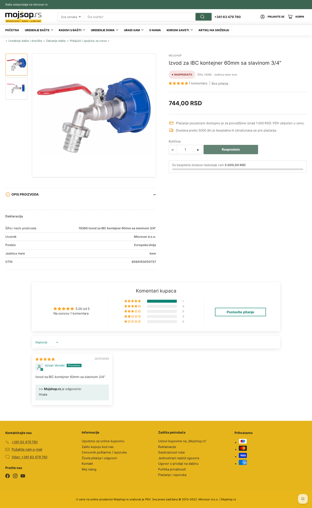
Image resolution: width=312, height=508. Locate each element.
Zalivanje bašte (56, 40)
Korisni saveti (178, 30)
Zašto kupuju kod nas (98, 447)
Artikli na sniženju (213, 30)
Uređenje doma (103, 30)
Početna (12, 30)
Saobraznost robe (171, 452)
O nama (155, 30)
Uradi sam (132, 30)
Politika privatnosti (172, 469)
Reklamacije (167, 447)
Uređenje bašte (37, 30)
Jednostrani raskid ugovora (178, 458)
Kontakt (87, 464)
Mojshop (175, 55)
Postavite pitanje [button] (240, 312)
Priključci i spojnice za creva (88, 40)
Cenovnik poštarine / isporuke (104, 452)
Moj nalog (89, 469)
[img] (45, 359)
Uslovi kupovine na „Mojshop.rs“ (182, 441)
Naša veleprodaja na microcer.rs (26, 4)
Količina (174, 141)
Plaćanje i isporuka (172, 475)
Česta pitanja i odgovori (99, 458)
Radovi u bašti (70, 30)
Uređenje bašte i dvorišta (25, 40)
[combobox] (148, 16)
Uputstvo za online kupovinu (103, 441)
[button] (179, 83)
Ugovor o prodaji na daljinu (178, 464)
